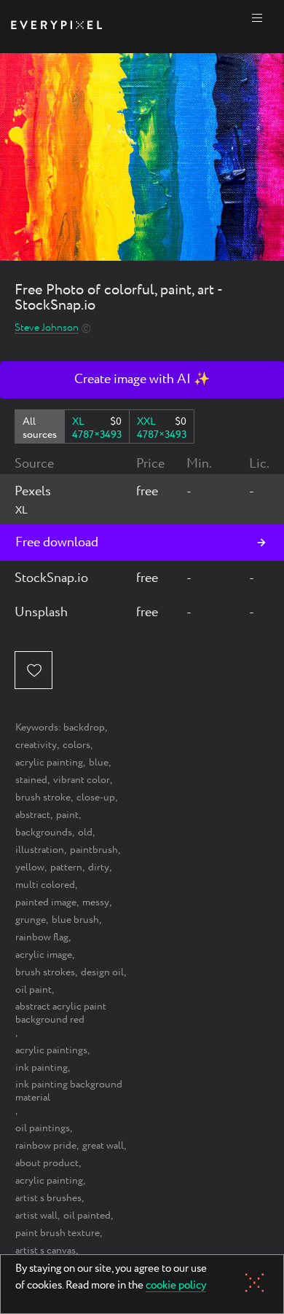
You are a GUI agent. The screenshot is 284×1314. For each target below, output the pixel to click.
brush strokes (45, 972)
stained (31, 780)
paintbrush (94, 850)
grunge (30, 920)
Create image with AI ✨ (142, 379)
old (85, 832)
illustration (39, 850)
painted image (45, 902)
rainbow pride (45, 1145)
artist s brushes (48, 1198)
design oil (102, 972)
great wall (103, 1145)
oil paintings (42, 1128)
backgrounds (43, 832)
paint (67, 815)
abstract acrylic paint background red (60, 1013)
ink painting (41, 1067)
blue (99, 762)
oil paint (33, 989)
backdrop (84, 727)
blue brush (75, 920)
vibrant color (81, 780)
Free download (56, 542)
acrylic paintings (51, 1050)
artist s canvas (45, 1250)
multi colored (45, 885)
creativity (36, 745)
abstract (32, 815)
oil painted (87, 1215)
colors (76, 745)
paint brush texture (57, 1233)
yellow (29, 867)
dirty (98, 867)
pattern (66, 867)
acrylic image (43, 954)
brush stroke (43, 797)
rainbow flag (41, 937)
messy (95, 902)
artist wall (36, 1215)
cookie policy (176, 1286)
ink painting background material (68, 1091)
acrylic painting (49, 762)
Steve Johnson (47, 328)
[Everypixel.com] (56, 26)
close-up (95, 797)
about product (47, 1163)
